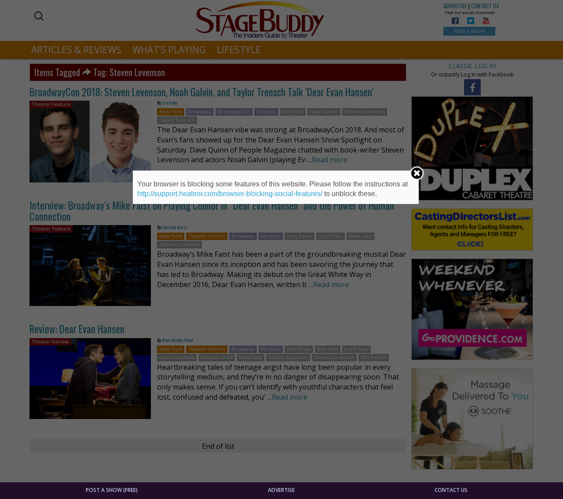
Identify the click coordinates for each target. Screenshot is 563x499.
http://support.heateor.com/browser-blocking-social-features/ (229, 193)
